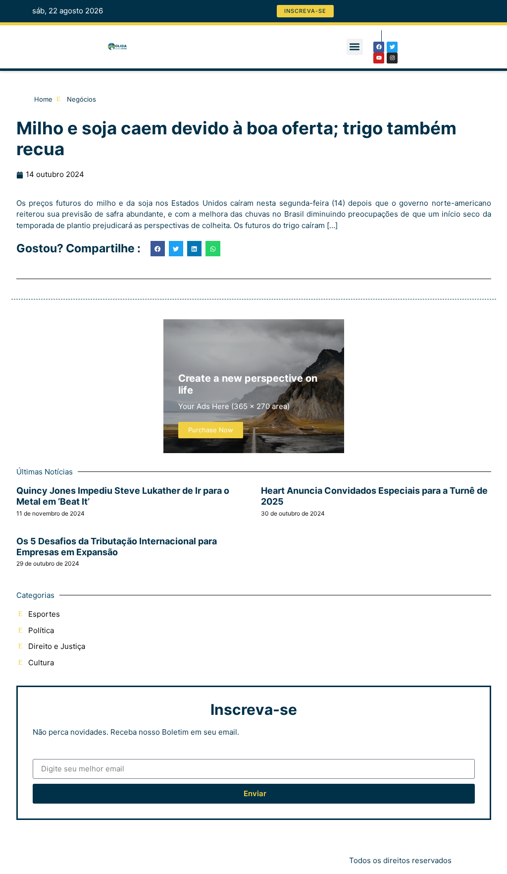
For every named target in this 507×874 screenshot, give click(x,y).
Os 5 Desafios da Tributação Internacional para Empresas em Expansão (116, 546)
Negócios (81, 99)
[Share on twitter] (176, 248)
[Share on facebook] (158, 248)
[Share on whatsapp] (212, 248)
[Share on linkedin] (194, 248)
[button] (355, 47)
